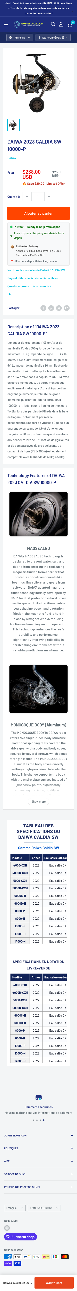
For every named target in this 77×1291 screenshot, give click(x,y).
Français (11, 1207)
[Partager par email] (67, 308)
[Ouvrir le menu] (6, 24)
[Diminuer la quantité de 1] (27, 196)
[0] (69, 24)
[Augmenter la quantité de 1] (49, 196)
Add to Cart (54, 1283)
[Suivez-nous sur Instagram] (7, 1228)
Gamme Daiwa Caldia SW (38, 848)
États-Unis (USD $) (41, 1207)
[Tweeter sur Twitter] (59, 308)
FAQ (10, 294)
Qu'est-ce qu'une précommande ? (29, 286)
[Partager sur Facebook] (43, 308)
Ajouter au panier (38, 213)
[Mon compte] (61, 24)
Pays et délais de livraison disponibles (32, 278)
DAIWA (11, 158)
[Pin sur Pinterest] (51, 308)
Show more (38, 801)
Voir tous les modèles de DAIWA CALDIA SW (36, 270)
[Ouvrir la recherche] (53, 24)
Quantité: (13, 196)
